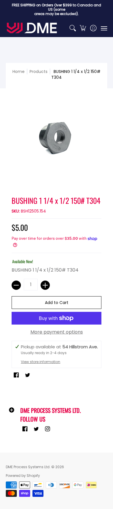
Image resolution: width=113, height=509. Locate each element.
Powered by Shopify (23, 475)
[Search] (73, 28)
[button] (83, 28)
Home (18, 71)
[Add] (45, 285)
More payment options (56, 332)
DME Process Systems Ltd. (28, 466)
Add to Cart (56, 302)
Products (39, 71)
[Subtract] (16, 285)
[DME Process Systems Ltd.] (32, 28)
